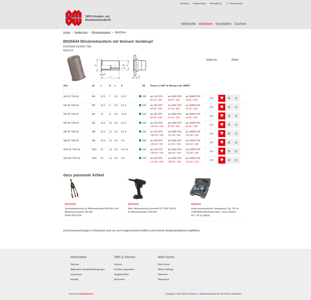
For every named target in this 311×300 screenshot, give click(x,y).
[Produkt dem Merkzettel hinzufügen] (229, 98)
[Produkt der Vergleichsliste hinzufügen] (236, 98)
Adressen (163, 274)
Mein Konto (164, 264)
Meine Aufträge (165, 269)
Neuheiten (223, 24)
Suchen (240, 24)
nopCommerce (87, 294)
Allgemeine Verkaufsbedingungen (87, 269)
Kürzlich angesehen (124, 269)
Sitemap (74, 264)
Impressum (76, 274)
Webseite (188, 24)
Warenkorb (163, 279)
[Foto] (73, 188)
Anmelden (184, 3)
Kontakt (74, 279)
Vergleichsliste (121, 274)
